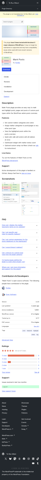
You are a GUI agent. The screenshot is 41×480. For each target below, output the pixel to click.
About (4, 403)
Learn (4, 419)
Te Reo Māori (11, 454)
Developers (6, 426)
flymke (17, 63)
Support (6, 96)
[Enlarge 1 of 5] (17, 185)
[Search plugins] (22, 22)
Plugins (23, 409)
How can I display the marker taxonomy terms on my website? (13, 226)
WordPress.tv (7, 429)
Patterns (24, 413)
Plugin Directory (7, 8)
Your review (6, 372)
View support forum (9, 391)
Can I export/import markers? (12, 247)
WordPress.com (8, 435)
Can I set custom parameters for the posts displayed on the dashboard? (14, 240)
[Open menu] (38, 3)
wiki (37, 145)
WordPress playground (10, 161)
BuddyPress (7, 445)
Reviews (7, 82)
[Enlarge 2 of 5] (17, 196)
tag (37, 334)
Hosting (4, 409)
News (4, 406)
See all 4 (36, 326)
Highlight (35, 330)
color (24, 330)
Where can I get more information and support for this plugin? (14, 268)
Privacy (4, 413)
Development (8, 91)
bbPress (6, 442)
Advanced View (7, 340)
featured (29, 330)
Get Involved (26, 419)
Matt (4, 439)
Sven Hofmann (11, 294)
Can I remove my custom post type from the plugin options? (12, 253)
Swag (24, 429)
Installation (8, 87)
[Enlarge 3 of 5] (36, 185)
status (33, 334)
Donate (25, 426)
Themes (24, 406)
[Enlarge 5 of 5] (36, 207)
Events (23, 422)
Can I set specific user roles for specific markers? (11, 233)
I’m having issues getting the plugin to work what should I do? (13, 261)
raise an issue (26, 173)
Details (6, 77)
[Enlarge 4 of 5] (36, 202)
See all (37, 372)
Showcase (25, 403)
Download (6, 69)
